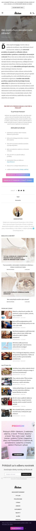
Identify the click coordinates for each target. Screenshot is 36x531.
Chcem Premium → (17, 528)
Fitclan (18, 495)
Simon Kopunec (18, 219)
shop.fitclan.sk (11, 162)
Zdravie (18, 506)
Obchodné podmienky (18, 492)
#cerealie (18, 200)
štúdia (17, 45)
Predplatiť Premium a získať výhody (18, 180)
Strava (18, 502)
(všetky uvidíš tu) (24, 169)
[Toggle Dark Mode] (34, 13)
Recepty (18, 513)
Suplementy (18, 509)
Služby (18, 516)
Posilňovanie (18, 499)
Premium (18, 519)
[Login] (31, 13)
